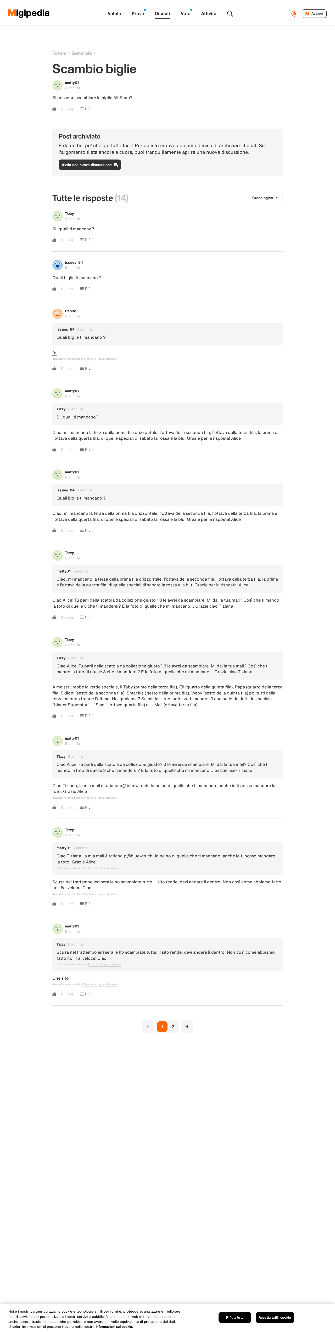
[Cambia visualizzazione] (294, 13)
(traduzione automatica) (67, 359)
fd (54, 352)
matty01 (72, 82)
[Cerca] (230, 13)
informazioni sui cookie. (114, 1326)
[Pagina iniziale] (29, 13)
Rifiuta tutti (234, 1317)
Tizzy (69, 213)
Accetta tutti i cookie (275, 1317)
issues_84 (74, 262)
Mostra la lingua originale (100, 359)
